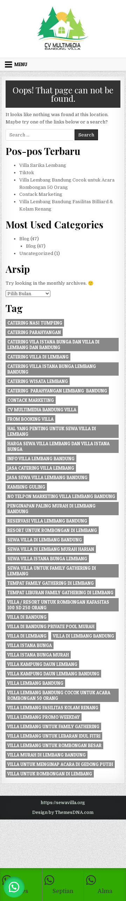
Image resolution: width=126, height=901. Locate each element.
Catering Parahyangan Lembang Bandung (57, 390)
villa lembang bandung (35, 683)
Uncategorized (36, 253)
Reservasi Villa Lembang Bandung (47, 521)
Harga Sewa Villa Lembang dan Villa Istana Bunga (58, 446)
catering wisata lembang (37, 381)
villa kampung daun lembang (42, 664)
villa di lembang (27, 636)
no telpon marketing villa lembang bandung (61, 496)
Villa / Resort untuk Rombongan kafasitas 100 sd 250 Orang (58, 604)
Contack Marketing (40, 194)
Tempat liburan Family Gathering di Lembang (60, 592)
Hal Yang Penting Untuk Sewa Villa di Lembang (51, 431)
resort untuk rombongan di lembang (52, 530)
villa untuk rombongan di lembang (49, 773)
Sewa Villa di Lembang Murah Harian (50, 549)
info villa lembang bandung (41, 458)
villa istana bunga (29, 645)
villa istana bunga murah (38, 655)
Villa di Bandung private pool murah (50, 626)
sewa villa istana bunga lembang (47, 558)
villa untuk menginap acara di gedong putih (60, 764)
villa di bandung (27, 617)
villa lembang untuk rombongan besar (54, 745)
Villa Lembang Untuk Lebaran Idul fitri (53, 736)
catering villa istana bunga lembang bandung (51, 369)
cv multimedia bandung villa (41, 409)
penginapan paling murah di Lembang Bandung (51, 508)
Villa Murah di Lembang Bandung (46, 755)
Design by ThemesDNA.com (62, 812)
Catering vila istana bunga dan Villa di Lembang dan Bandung (53, 344)
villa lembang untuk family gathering (53, 726)
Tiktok (26, 172)
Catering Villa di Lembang (38, 357)
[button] (14, 887)
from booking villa (30, 419)
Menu (20, 64)
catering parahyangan (34, 332)
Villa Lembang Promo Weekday (43, 717)
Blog (24, 238)
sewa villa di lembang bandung (44, 539)
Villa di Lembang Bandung (83, 636)
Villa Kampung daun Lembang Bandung (53, 673)
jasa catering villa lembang (40, 468)
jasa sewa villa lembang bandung (47, 477)
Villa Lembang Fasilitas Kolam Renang (52, 707)
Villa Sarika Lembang (42, 165)
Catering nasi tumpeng (34, 323)
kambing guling (26, 487)
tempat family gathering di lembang (50, 583)
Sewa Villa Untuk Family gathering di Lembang (51, 570)
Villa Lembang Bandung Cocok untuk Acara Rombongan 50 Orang (58, 695)
